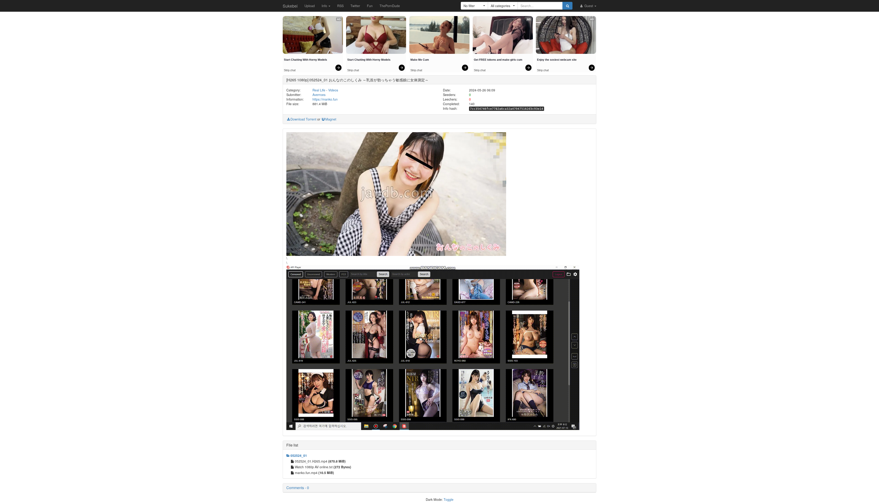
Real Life (318, 90)
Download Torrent (303, 119)
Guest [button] (588, 5)
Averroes (319, 94)
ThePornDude (390, 5)
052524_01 (298, 455)
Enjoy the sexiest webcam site (557, 59)
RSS (340, 5)
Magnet (330, 119)
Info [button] (325, 5)
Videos (333, 90)
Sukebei (290, 6)
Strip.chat (290, 70)
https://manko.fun (325, 99)
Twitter (355, 5)
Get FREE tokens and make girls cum (498, 59)
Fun (370, 5)
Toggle (448, 499)
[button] (474, 6)
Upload (309, 5)
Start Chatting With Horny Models (305, 59)
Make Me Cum (419, 59)
